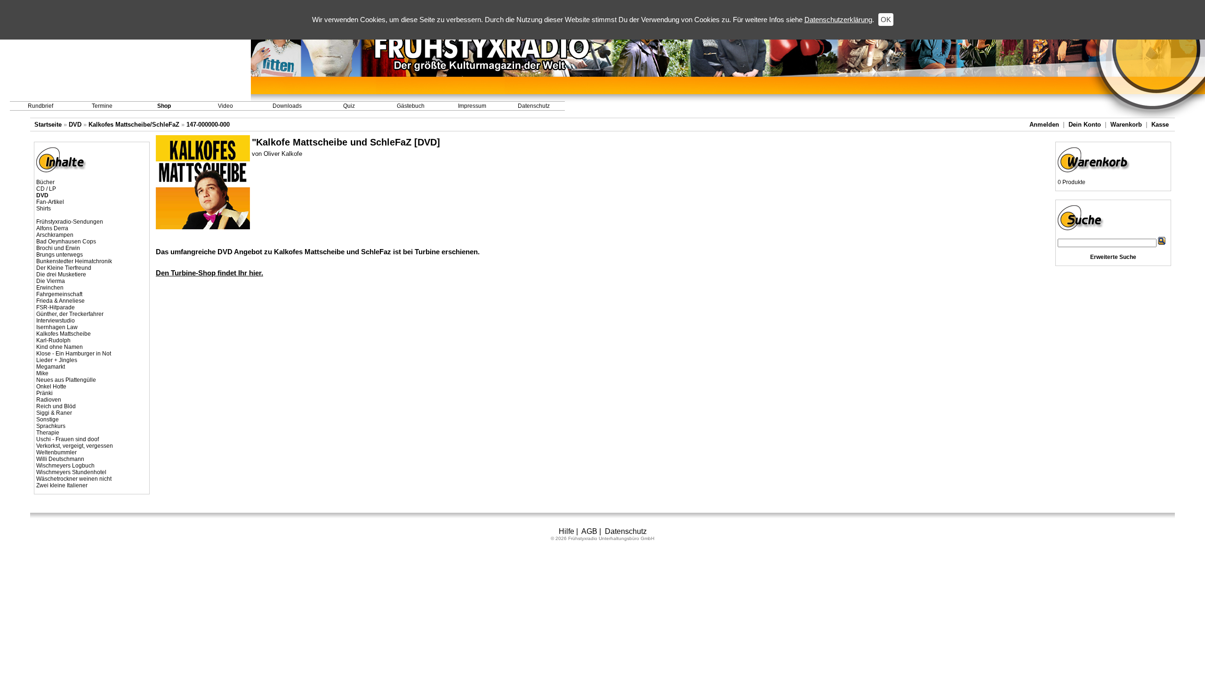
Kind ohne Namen (59, 347)
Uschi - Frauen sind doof (67, 439)
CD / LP (46, 189)
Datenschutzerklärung (838, 20)
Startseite (48, 124)
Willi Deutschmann (60, 459)
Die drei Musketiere (61, 274)
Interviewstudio (55, 320)
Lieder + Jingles (56, 360)
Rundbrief (40, 106)
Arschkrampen (54, 235)
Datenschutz (534, 106)
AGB (589, 531)
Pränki (44, 393)
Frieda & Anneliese (60, 301)
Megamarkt (50, 366)
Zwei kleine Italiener (62, 485)
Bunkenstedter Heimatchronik (74, 261)
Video (225, 106)
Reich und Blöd (56, 406)
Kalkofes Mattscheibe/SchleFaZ (133, 124)
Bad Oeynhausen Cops (66, 241)
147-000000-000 (208, 124)
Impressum (472, 106)
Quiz (349, 106)
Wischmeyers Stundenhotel (71, 472)
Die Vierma (50, 281)
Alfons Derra (52, 228)
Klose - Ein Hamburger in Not (73, 353)
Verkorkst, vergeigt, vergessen (74, 446)
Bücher (45, 182)
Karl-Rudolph (53, 340)
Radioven (48, 399)
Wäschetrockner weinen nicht (74, 479)
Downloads (287, 106)
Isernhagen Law (57, 327)
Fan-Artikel (50, 202)
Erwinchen (50, 287)
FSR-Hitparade (55, 307)
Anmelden (1044, 124)
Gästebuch (411, 106)
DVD (75, 124)
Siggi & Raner (54, 413)
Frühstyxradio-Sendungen (69, 221)
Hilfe (566, 531)
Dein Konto (1084, 124)
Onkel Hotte (51, 386)
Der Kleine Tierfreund (63, 268)
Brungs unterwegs (59, 254)
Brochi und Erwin (58, 248)
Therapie (47, 432)
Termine (102, 106)
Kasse (1160, 124)
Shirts (43, 208)
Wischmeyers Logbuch (65, 465)
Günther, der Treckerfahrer (70, 314)
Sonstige (47, 419)
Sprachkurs (50, 426)
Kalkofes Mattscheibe (63, 334)
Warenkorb (1126, 124)
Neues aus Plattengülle (66, 380)
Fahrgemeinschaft (59, 294)
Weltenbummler (56, 452)
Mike (42, 373)
